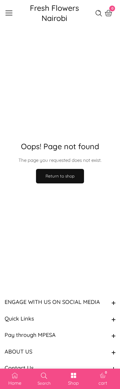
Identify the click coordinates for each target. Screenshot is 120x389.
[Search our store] (100, 13)
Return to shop (60, 175)
